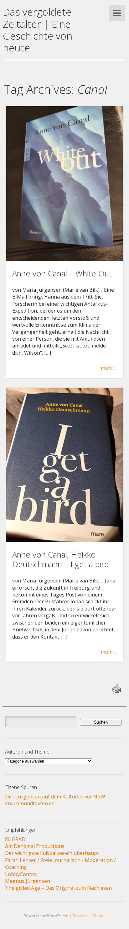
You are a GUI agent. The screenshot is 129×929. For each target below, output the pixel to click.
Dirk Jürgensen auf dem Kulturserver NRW (55, 796)
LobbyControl (21, 874)
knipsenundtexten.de (29, 803)
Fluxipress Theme (89, 915)
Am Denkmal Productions (34, 846)
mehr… (109, 367)
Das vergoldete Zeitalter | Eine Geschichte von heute (37, 29)
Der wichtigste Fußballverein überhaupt (52, 853)
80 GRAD (15, 839)
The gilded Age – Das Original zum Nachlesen (58, 887)
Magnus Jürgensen (27, 881)
